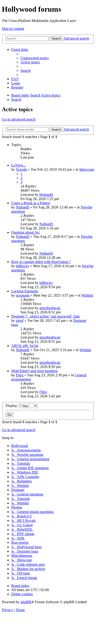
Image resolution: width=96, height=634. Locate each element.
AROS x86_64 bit (24, 346)
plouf (20, 320)
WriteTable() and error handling (34, 371)
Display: (12, 406)
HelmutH (46, 195)
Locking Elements (24, 291)
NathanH (22, 207)
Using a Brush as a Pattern (30, 203)
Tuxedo (21, 169)
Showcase (86, 169)
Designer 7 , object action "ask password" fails (45, 316)
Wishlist (87, 295)
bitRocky (22, 266)
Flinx (20, 375)
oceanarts (23, 295)
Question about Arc (25, 232)
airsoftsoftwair (49, 308)
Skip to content (13, 29)
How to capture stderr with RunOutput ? (41, 262)
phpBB (26, 602)
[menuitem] (35, 58)
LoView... (18, 165)
